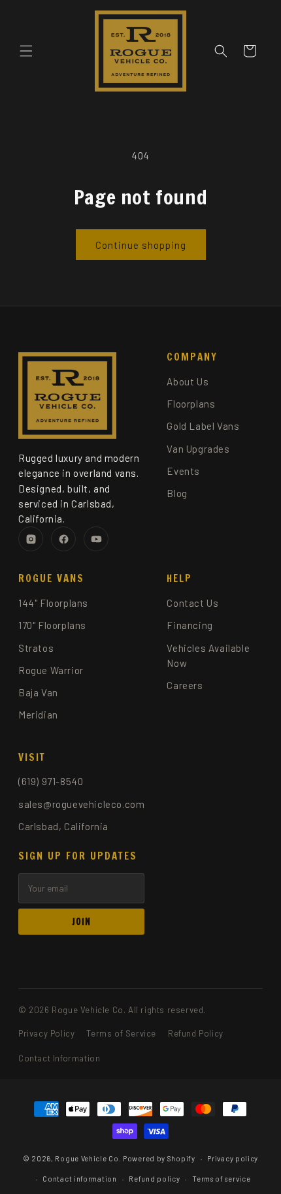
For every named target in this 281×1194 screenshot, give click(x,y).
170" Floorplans (52, 625)
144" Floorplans (53, 603)
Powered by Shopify (159, 1158)
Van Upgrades (198, 449)
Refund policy (154, 1178)
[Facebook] (63, 538)
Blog (177, 493)
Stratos (36, 648)
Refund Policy (195, 1033)
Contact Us (192, 603)
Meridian (38, 714)
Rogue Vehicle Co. (88, 1158)
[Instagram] (30, 538)
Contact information (79, 1178)
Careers (185, 685)
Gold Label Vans (203, 426)
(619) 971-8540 (50, 781)
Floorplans (191, 404)
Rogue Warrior (51, 670)
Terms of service (221, 1178)
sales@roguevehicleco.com (81, 804)
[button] (26, 51)
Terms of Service (121, 1033)
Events (183, 471)
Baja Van (38, 692)
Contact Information (59, 1058)
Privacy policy (232, 1158)
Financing (189, 625)
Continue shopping (140, 245)
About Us (187, 381)
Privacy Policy (46, 1033)
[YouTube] (96, 538)
